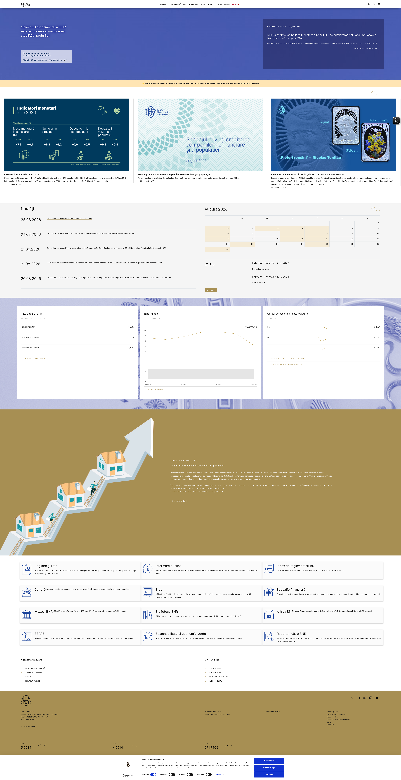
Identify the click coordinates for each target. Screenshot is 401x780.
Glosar (329, 722)
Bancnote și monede (190, 4)
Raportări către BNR (291, 634)
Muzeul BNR (44, 611)
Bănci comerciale (216, 681)
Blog (159, 589)
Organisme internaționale (219, 677)
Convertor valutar (296, 358)
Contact (227, 4)
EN (374, 4)
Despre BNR (164, 4)
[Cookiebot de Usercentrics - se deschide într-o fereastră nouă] (128, 775)
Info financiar (40, 358)
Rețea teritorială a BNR (213, 712)
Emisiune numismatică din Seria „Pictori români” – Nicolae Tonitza (307, 174)
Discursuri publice (32, 681)
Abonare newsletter (273, 712)
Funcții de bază (175, 4)
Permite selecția (269, 768)
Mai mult (211, 290)
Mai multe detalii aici (364, 48)
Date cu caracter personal (336, 714)
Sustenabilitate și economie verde (181, 634)
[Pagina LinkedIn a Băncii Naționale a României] (364, 700)
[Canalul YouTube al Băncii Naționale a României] (358, 700)
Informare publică (168, 566)
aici (64, 60)
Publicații (28, 677)
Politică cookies (332, 717)
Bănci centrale (215, 672)
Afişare (218, 775)
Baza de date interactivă (35, 668)
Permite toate (269, 761)
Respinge (269, 774)
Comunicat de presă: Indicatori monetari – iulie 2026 (69, 219)
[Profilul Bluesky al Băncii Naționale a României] (377, 700)
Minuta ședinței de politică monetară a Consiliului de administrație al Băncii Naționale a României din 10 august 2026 (321, 36)
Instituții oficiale (216, 668)
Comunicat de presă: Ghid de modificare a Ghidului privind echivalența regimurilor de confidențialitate (90, 233)
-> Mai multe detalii (179, 501)
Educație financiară (291, 589)
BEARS (40, 634)
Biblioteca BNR (167, 611)
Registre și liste (46, 566)
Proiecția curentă (155, 389)
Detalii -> (255, 83)
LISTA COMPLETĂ (278, 358)
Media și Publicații (206, 4)
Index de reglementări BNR (296, 566)
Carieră (40, 589)
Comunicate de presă (33, 672)
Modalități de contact (28, 726)
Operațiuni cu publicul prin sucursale (217, 714)
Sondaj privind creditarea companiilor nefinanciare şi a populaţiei (174, 174)
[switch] (172, 774)
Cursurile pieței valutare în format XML (287, 364)
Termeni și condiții (333, 712)
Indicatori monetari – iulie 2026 (21, 174)
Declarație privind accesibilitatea (338, 719)
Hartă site (330, 725)
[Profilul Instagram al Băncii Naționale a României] (371, 700)
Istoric (28, 358)
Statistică (218, 4)
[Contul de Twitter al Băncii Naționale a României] (352, 700)
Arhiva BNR (285, 611)
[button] (379, 4)
